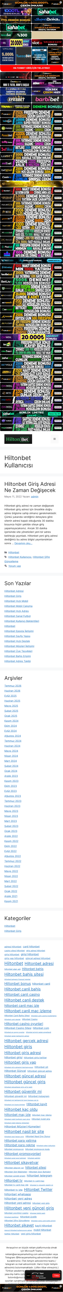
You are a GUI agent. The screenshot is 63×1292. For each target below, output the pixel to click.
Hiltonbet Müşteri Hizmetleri (22, 1126)
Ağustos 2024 (12, 735)
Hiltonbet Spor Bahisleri (40, 1172)
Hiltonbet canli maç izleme (27, 1010)
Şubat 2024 (11, 765)
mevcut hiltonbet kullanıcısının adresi (18, 1230)
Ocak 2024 (10, 770)
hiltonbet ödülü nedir (37, 1213)
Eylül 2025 (10, 695)
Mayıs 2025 (11, 705)
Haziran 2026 (12, 690)
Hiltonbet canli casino (22, 994)
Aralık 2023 (11, 775)
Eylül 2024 (10, 730)
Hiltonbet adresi (39, 963)
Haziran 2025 (12, 700)
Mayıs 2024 (11, 750)
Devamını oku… (23, 543)
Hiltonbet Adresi (14, 591)
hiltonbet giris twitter (35, 1057)
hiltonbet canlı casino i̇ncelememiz (44, 1016)
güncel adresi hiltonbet (37, 958)
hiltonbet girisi (13, 1057)
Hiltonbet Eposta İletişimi (19, 631)
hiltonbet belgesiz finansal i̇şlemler (17, 979)
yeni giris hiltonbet (31, 1233)
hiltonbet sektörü (34, 1158)
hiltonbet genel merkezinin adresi (16, 1036)
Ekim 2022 (10, 846)
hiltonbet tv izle (13, 1189)
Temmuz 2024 (12, 740)
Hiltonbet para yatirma (20, 1140)
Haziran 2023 (12, 806)
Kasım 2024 (11, 720)
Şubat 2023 (11, 826)
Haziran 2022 (12, 866)
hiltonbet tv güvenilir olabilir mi (41, 1185)
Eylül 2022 (10, 851)
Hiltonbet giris (18, 1046)
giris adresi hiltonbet (35, 950)
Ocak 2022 (10, 891)
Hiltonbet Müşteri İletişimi (19, 646)
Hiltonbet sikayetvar (21, 1162)
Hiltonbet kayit (37, 1104)
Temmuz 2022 (12, 861)
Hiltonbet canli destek (24, 1000)
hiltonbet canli (41, 983)
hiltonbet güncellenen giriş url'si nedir (18, 1087)
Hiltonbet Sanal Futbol (17, 616)
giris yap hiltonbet (14, 958)
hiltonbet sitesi (35, 1167)
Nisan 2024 (11, 755)
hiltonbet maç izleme (42, 1115)
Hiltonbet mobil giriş (41, 1119)
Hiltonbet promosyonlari (22, 1154)
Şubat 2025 (11, 710)
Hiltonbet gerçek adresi (26, 1040)
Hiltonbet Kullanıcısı (19, 557)
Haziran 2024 (12, 745)
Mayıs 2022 (11, 871)
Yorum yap (14, 566)
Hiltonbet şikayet (19, 1225)
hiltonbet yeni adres (18, 1198)
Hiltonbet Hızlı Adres (16, 611)
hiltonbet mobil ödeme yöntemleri (16, 1123)
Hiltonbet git (41, 1067)
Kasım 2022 (11, 841)
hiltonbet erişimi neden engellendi (38, 1032)
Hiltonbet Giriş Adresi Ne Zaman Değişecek (30, 487)
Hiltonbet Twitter (38, 1189)
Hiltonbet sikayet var (14, 1168)
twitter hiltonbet (11, 1234)
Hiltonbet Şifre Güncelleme (17, 1220)
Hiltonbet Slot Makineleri (15, 1172)
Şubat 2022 (11, 886)
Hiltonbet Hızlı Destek (17, 641)
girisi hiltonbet (30, 954)
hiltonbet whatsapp (17, 1194)
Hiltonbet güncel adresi (25, 1076)
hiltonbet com (41, 1028)
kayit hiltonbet (43, 1225)
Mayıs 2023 (11, 811)
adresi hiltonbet (12, 946)
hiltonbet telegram (39, 1175)
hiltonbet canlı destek (12, 1019)
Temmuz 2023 (12, 801)
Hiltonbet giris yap (20, 1062)
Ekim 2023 (10, 786)
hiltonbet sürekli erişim (14, 1176)
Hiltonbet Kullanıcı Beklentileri (21, 621)
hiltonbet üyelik (28, 1216)
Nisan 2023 (11, 816)
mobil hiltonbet (42, 1229)
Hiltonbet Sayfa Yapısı (17, 636)
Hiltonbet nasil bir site (24, 1131)
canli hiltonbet (31, 946)
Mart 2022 (10, 881)
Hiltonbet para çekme (19, 1145)
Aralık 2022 (11, 836)
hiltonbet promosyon (14, 1149)
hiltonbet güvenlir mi (15, 1096)
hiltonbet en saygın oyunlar (14, 1032)
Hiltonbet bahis (33, 969)
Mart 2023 (10, 821)
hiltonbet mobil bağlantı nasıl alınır (17, 1119)
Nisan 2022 (11, 876)
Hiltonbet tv (13, 1180)
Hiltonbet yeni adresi (17, 1202)
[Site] (31, 114)
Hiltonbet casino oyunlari (23, 1024)
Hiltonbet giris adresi (22, 1052)
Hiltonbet (13, 552)
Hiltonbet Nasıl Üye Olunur (37, 1136)
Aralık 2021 (10, 896)
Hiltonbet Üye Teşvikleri (18, 651)
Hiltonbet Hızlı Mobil (16, 601)
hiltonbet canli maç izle (21, 1005)
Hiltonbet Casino (30, 1019)
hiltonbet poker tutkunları (45, 1146)
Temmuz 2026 (12, 685)
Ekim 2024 (10, 725)
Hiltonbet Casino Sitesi (17, 1028)
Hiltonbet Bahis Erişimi (17, 656)
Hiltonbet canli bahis (22, 989)
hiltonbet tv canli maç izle (16, 1185)
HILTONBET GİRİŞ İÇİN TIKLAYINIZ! (31, 68)
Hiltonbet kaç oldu (21, 1109)
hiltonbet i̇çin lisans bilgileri (14, 1105)
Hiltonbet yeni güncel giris (29, 1208)
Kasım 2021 (11, 901)
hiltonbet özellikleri (11, 1217)
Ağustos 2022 (12, 856)
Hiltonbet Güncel (15, 1070)
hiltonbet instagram (38, 1096)
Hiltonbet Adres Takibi (17, 661)
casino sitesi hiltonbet (14, 950)
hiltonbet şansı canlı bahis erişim (43, 1221)
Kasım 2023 (11, 781)
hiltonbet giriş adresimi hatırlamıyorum (18, 1067)
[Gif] (31, 184)
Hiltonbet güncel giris (25, 1081)
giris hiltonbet (11, 954)
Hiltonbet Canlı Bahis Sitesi (17, 1015)
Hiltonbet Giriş (12, 596)
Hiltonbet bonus (17, 983)
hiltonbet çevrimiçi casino (16, 1213)
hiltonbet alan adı (12, 969)
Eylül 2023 (10, 791)
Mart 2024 (10, 760)
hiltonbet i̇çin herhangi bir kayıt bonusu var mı (21, 1100)
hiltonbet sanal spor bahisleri (15, 1158)
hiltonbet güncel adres (39, 1071)
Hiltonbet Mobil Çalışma (18, 606)
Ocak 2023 (10, 831)
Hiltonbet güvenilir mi (23, 1091)
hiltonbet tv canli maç (34, 1181)
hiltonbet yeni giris (41, 1203)
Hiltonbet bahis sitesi (24, 974)
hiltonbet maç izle (17, 1115)
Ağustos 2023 (12, 796)
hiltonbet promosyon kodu (37, 1149)
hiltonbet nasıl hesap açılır (14, 1137)
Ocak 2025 (10, 715)
